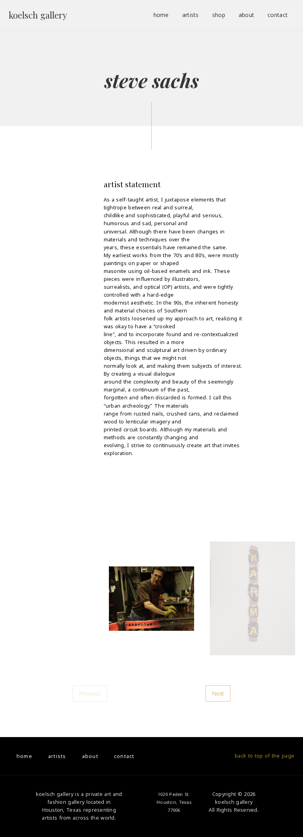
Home (161, 15)
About (246, 15)
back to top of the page (264, 755)
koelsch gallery (38, 15)
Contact (277, 15)
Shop (218, 15)
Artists (190, 15)
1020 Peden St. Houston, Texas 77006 (174, 802)
